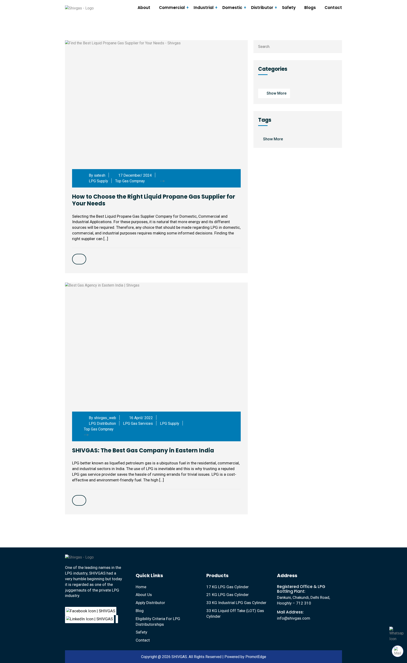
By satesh (96, 175)
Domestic (232, 7)
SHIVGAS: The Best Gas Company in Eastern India (143, 450)
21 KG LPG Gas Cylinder (227, 594)
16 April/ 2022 (140, 418)
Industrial (204, 7)
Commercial (172, 7)
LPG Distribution (102, 423)
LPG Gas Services (138, 423)
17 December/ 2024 (134, 175)
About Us (144, 594)
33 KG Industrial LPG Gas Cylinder (236, 602)
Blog (140, 610)
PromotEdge (255, 657)
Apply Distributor (150, 602)
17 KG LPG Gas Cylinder (227, 586)
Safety (289, 7)
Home (141, 586)
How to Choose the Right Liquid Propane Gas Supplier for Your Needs (153, 200)
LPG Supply (98, 181)
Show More (276, 93)
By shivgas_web (102, 418)
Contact (333, 7)
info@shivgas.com (293, 618)
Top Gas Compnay (130, 181)
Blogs (310, 7)
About (144, 7)
